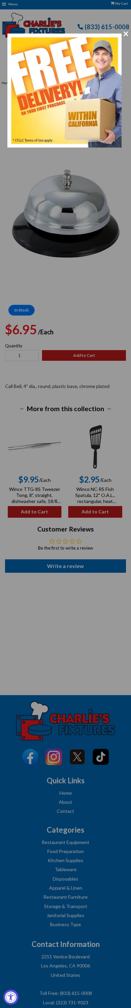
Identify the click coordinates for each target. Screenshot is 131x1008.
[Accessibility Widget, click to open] (10, 997)
